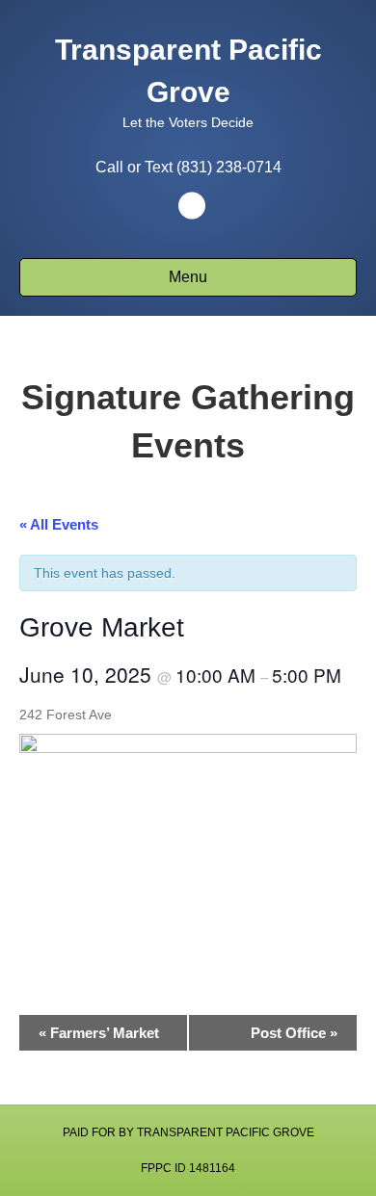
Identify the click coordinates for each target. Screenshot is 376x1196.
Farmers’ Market (99, 1033)
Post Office (294, 1033)
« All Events (58, 524)
